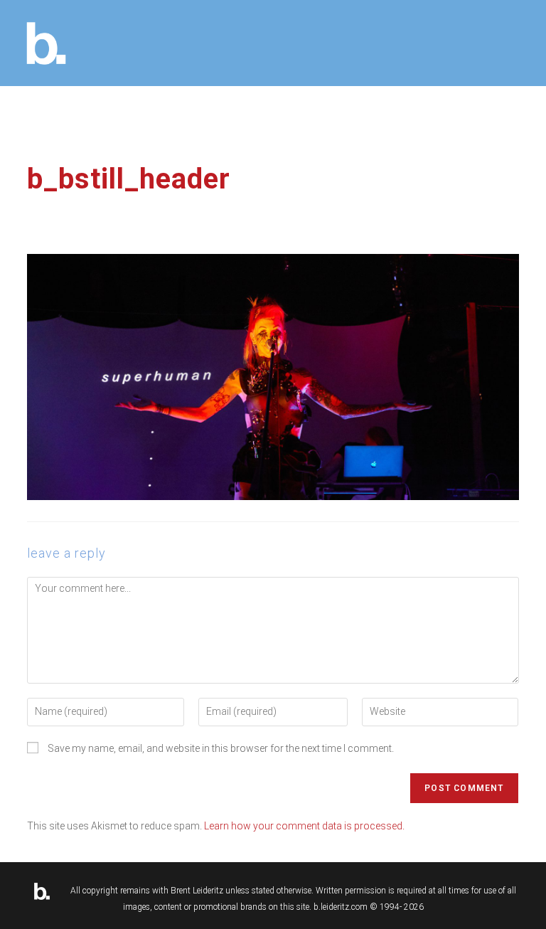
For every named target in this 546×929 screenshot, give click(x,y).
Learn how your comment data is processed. (304, 826)
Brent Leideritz (197, 891)
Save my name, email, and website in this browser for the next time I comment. (221, 748)
